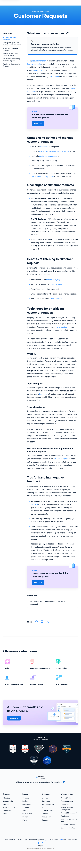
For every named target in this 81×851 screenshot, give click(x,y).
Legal (25, 839)
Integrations (26, 804)
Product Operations (68, 825)
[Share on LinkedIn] (42, 622)
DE (39, 845)
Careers (6, 804)
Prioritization (65, 804)
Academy (45, 798)
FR (42, 845)
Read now (38, 124)
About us (6, 798)
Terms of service (9, 839)
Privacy (19, 839)
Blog (43, 807)
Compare (25, 817)
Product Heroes (47, 817)
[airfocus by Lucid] (40, 778)
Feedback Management (40, 11)
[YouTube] (42, 843)
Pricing (25, 801)
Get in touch (7, 811)
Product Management (69, 813)
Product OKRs (66, 798)
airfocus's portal (9, 807)
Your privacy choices (70, 839)
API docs (25, 807)
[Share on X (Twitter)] (47, 622)
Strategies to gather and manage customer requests (12, 44)
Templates (45, 814)
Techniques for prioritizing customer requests (11, 60)
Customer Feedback (68, 828)
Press (5, 814)
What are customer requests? (9, 38)
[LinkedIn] (38, 843)
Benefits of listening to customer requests (10, 54)
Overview (25, 798)
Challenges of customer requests (10, 49)
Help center (46, 801)
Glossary (45, 820)
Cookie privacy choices (36, 839)
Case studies (27, 814)
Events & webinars (48, 811)
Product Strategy (67, 801)
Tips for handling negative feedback (11, 65)
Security (25, 811)
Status (24, 820)
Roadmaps (65, 816)
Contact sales (8, 801)
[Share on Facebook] (36, 622)
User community (48, 804)
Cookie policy (53, 839)
